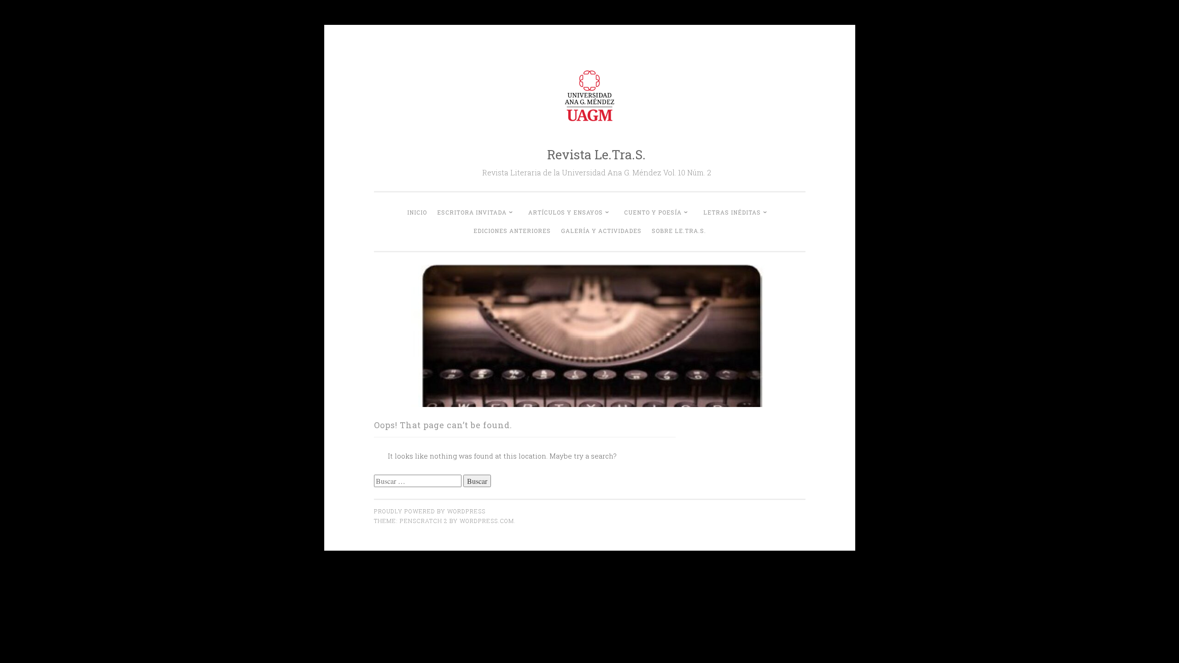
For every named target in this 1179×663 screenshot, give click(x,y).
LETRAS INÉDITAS (732, 212)
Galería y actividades (601, 230)
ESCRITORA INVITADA (472, 212)
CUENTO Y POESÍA (653, 212)
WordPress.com (487, 520)
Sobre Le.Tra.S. (679, 230)
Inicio (417, 212)
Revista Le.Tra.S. (596, 154)
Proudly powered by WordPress (429, 511)
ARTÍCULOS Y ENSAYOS (565, 212)
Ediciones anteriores (512, 230)
